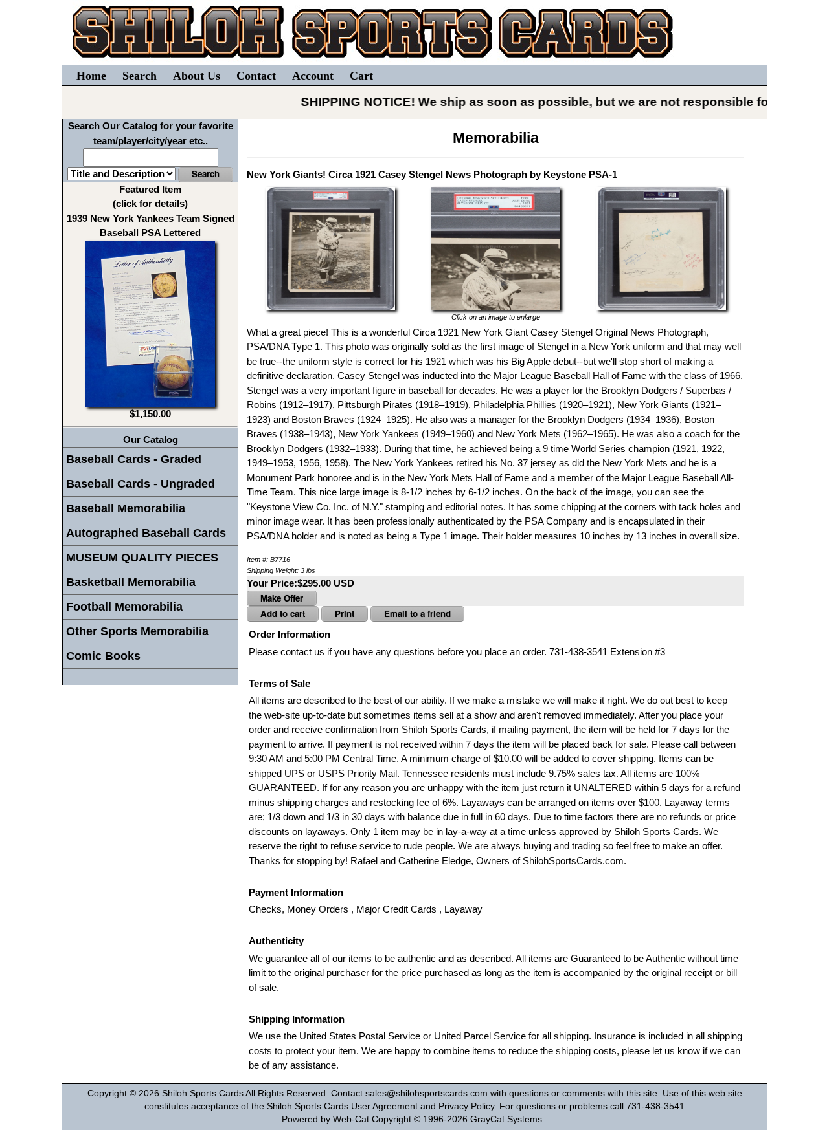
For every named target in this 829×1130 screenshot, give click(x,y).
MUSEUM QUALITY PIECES (142, 557)
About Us (196, 75)
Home (91, 75)
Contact (256, 75)
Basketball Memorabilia (131, 582)
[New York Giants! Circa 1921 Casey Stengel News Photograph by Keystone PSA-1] (330, 247)
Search (139, 75)
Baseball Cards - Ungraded (140, 483)
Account (313, 75)
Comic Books (103, 655)
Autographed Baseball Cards (146, 533)
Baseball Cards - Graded (133, 459)
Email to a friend (417, 613)
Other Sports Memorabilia (137, 631)
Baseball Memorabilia (125, 508)
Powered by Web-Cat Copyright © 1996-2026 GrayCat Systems (414, 1119)
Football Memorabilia (124, 606)
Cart (361, 75)
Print (344, 613)
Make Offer (281, 598)
